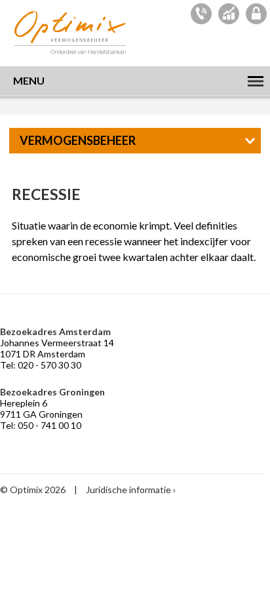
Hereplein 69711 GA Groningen (41, 408)
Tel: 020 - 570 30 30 (40, 364)
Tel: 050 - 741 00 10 (40, 425)
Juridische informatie (128, 489)
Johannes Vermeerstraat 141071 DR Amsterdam (57, 348)
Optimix (72, 32)
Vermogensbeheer (78, 140)
